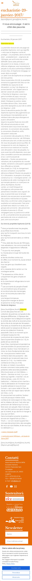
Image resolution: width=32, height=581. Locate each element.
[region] (16, 563)
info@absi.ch (16, 481)
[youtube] (11, 486)
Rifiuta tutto (16, 577)
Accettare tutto (16, 568)
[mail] (15, 486)
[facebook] (7, 486)
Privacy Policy (10, 563)
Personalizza (16, 572)
